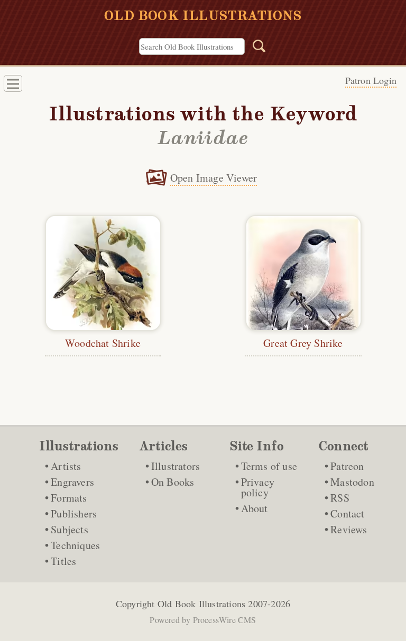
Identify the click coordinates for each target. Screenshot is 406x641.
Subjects (69, 529)
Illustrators (175, 466)
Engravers (72, 482)
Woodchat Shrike (103, 343)
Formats (69, 498)
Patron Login (370, 80)
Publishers (74, 513)
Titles (63, 561)
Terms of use (269, 466)
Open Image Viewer (213, 178)
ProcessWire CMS (224, 619)
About (254, 508)
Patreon (347, 466)
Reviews (348, 529)
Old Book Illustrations (201, 603)
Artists (66, 466)
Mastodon (352, 482)
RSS (339, 498)
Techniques (75, 545)
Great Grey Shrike (303, 343)
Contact (347, 513)
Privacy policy (257, 487)
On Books (173, 482)
